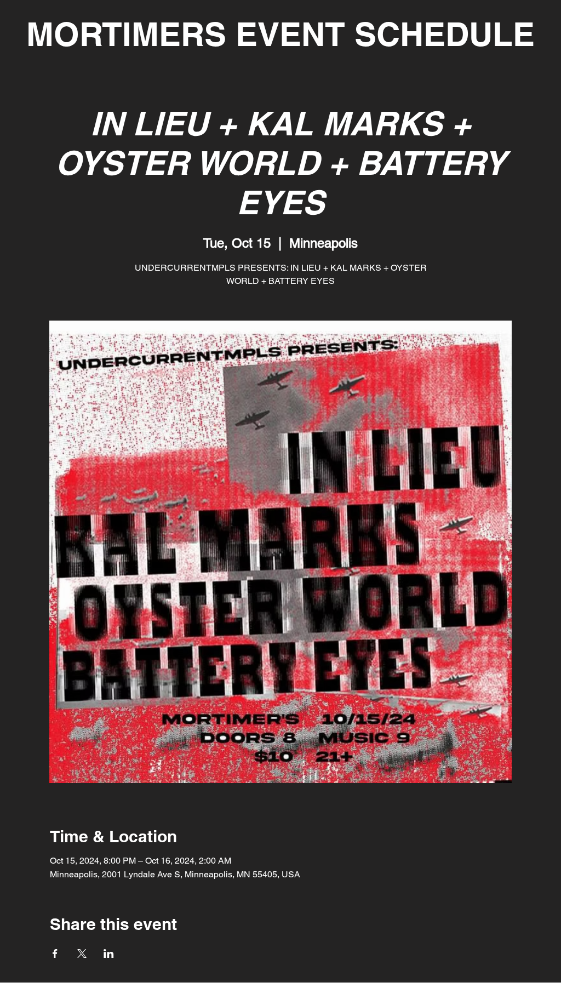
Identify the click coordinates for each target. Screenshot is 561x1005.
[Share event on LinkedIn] (109, 953)
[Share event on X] (82, 953)
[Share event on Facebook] (55, 953)
